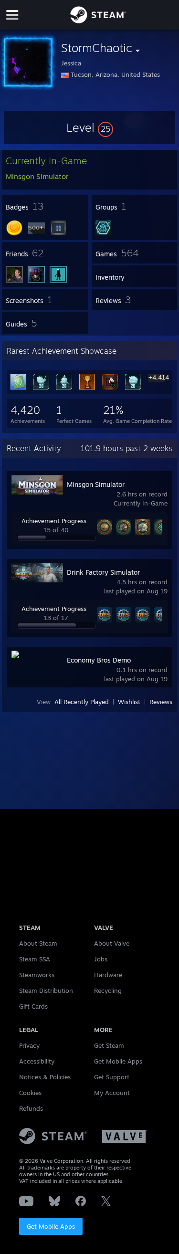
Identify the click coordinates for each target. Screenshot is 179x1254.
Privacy (29, 1045)
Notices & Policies (45, 1077)
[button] (89, 127)
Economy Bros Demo (99, 660)
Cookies (30, 1092)
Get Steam (109, 1045)
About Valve (111, 943)
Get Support (111, 1077)
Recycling (108, 990)
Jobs (100, 959)
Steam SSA (34, 959)
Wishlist (129, 702)
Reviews (160, 702)
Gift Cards (33, 1006)
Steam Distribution (46, 990)
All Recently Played (81, 702)
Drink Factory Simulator (103, 572)
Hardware (108, 975)
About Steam (38, 943)
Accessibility (36, 1061)
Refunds (31, 1108)
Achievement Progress (53, 521)
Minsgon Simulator (96, 484)
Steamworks (36, 975)
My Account (112, 1092)
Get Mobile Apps (51, 1226)
